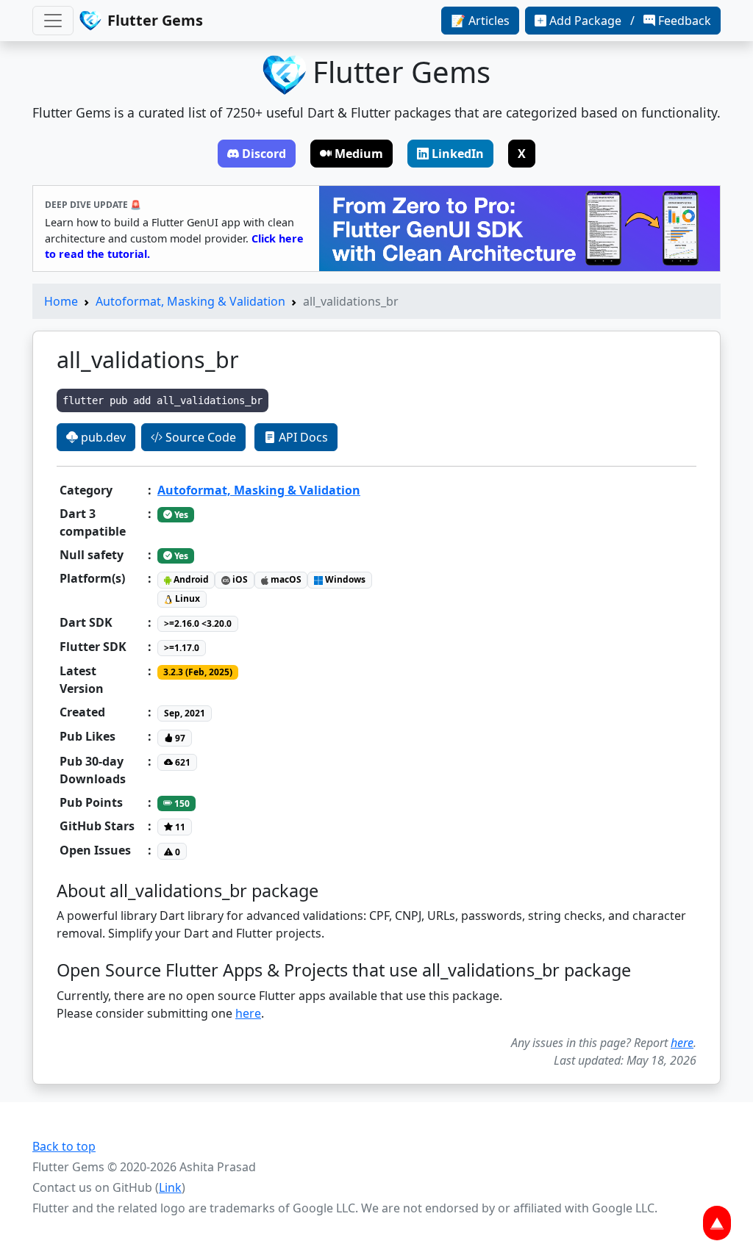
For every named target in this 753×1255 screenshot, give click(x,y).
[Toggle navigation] (53, 20)
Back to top (64, 1146)
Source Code (199, 437)
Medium (359, 153)
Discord (264, 153)
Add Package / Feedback (630, 20)
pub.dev (102, 437)
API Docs (302, 437)
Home (61, 301)
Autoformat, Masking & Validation (190, 301)
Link (170, 1187)
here (248, 1013)
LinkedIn (458, 153)
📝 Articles (480, 20)
